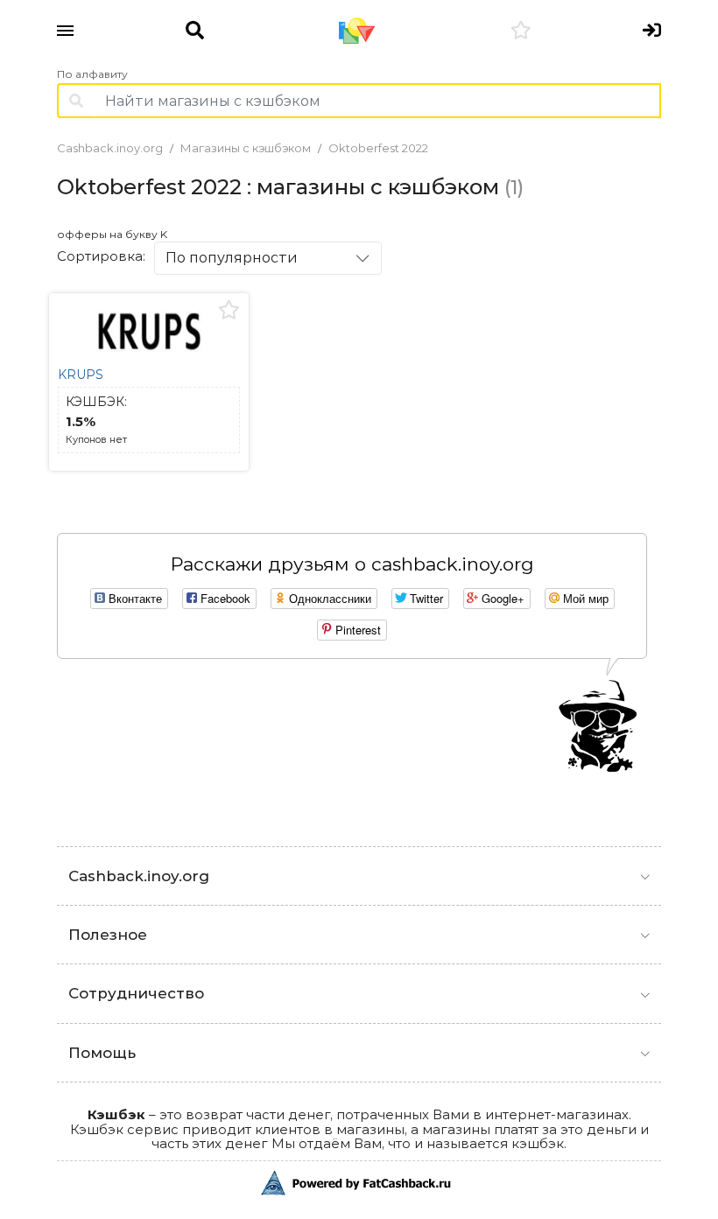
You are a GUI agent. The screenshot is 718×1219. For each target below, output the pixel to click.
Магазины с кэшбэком (245, 148)
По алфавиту (92, 74)
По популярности (231, 257)
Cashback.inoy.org (110, 148)
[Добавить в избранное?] (229, 310)
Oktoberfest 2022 (378, 148)
